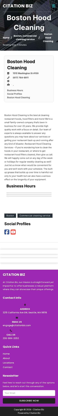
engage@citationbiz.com (17, 325)
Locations (8, 362)
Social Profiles (14, 93)
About (6, 358)
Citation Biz (18, 6)
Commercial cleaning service (35, 215)
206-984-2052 (11, 338)
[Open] (53, 6)
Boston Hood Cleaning (18, 97)
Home (6, 37)
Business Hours (15, 90)
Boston (18, 35)
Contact (8, 367)
